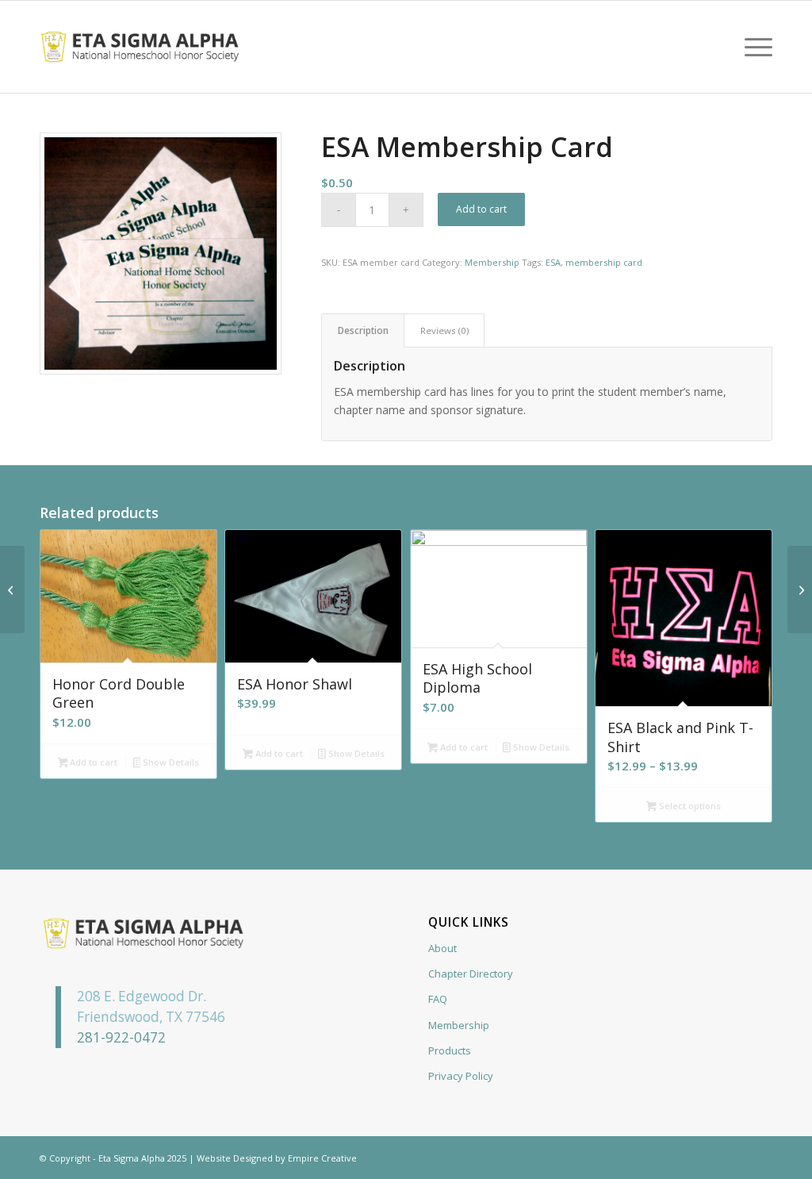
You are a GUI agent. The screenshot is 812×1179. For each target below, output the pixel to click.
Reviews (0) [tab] (444, 330)
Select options (689, 806)
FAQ (437, 999)
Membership (492, 262)
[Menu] (753, 47)
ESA (553, 262)
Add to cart (481, 209)
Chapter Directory (470, 973)
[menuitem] (753, 47)
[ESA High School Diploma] (12, 589)
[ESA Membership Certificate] (799, 589)
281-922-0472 (121, 1037)
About (442, 948)
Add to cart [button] (92, 762)
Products (449, 1050)
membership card (603, 262)
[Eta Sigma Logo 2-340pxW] (140, 47)
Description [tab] (363, 330)
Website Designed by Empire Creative (277, 1158)
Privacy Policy (460, 1076)
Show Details (169, 762)
